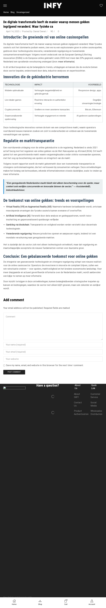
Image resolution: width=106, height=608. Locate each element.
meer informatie (66, 61)
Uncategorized (22, 12)
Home (6, 12)
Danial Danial (39, 31)
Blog (12, 12)
